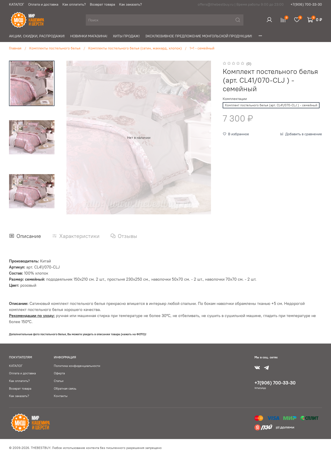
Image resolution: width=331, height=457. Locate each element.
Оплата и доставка (43, 4)
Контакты (61, 396)
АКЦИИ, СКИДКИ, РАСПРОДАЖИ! (37, 36)
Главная (15, 48)
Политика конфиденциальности (77, 366)
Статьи (58, 381)
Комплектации (235, 99)
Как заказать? (130, 4)
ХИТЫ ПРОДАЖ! (126, 36)
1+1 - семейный (202, 48)
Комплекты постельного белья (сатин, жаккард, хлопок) (135, 48)
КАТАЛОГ (16, 4)
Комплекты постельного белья (54, 48)
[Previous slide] (70, 137)
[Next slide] (206, 137)
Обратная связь (65, 388)
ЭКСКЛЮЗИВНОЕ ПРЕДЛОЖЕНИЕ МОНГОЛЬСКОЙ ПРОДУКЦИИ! (198, 36)
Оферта (59, 373)
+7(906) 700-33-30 (306, 4)
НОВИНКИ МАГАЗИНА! (88, 36)
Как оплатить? (74, 4)
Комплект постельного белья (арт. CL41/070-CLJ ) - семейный (271, 105)
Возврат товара (102, 4)
